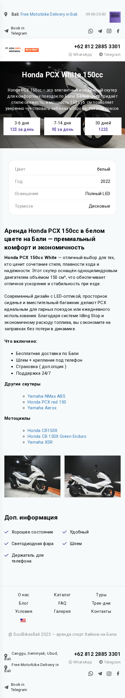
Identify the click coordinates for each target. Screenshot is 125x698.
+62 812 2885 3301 (97, 46)
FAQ (62, 603)
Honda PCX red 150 (47, 402)
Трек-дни (101, 603)
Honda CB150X (42, 430)
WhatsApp (82, 54)
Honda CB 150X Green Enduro (57, 436)
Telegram (112, 54)
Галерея (62, 611)
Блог (23, 603)
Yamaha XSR (40, 442)
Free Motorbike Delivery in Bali (49, 14)
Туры (101, 594)
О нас (23, 594)
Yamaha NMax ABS (46, 396)
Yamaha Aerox (42, 407)
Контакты (101, 611)
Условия (24, 611)
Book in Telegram (19, 30)
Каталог (62, 594)
